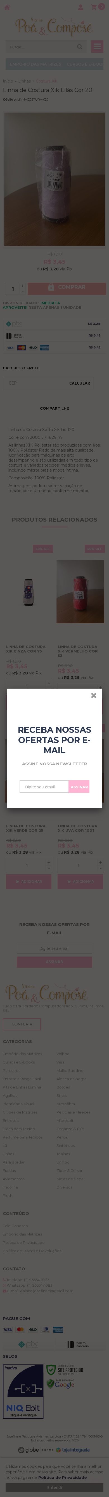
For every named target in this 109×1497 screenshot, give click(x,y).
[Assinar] (78, 786)
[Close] (96, 696)
